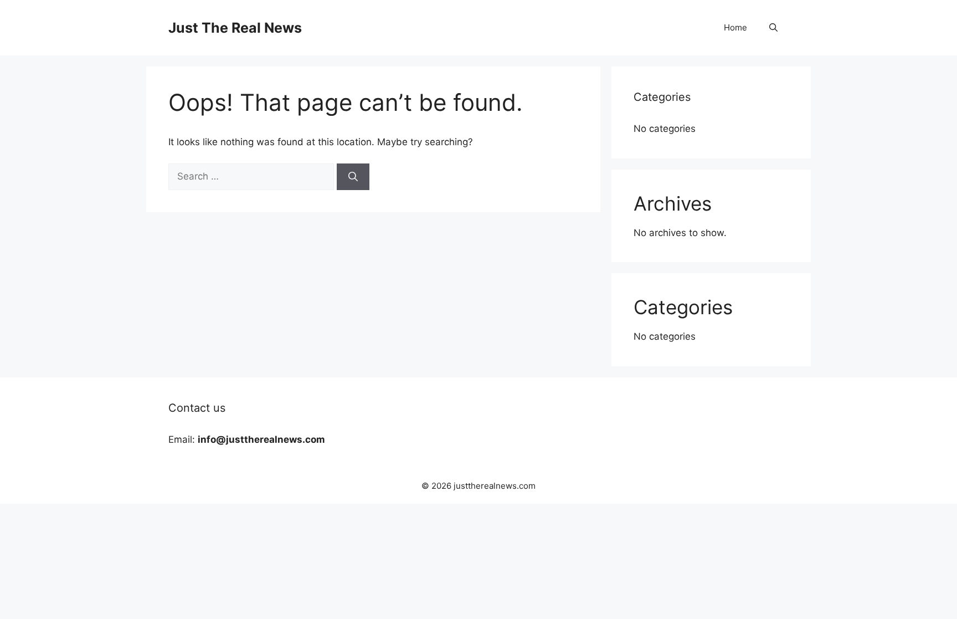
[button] (773, 27)
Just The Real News (235, 27)
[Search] (353, 176)
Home (735, 27)
